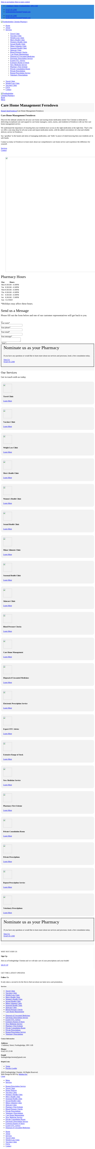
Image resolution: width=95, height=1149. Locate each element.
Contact (4, 150)
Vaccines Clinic (16, 36)
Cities (7, 111)
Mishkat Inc (23, 1074)
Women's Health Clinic (18, 42)
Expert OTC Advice (17, 61)
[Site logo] (14, 22)
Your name (5, 323)
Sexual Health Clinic (17, 44)
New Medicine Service (18, 65)
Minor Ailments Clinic (18, 46)
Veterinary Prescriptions (19, 75)
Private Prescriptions (17, 71)
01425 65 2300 (9, 362)
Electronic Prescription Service (21, 58)
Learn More (7, 401)
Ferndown (13, 111)
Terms (8, 1066)
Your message (6, 336)
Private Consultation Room (20, 69)
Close (3, 1076)
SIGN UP (4, 965)
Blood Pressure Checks (18, 52)
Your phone (5, 327)
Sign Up (7, 360)
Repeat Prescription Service (20, 73)
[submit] (2, 321)
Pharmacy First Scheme (18, 67)
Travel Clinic (15, 34)
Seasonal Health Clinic (18, 48)
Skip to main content (22, 2)
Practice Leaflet (11, 1068)
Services (4, 148)
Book (3, 98)
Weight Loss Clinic (17, 38)
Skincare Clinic (15, 50)
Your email (5, 332)
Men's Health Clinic (17, 40)
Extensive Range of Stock (19, 63)
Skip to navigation (8, 2)
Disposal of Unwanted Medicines (22, 56)
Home (3, 111)
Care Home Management (19, 54)
